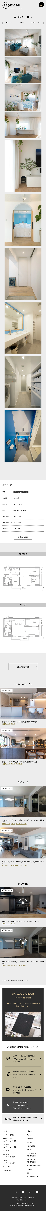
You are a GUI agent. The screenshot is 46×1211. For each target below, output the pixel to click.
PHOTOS (9, 22)
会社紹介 (30, 1142)
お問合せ (30, 1169)
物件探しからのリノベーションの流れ (10, 1139)
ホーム (5, 1131)
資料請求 (30, 1150)
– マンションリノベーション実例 (9, 1155)
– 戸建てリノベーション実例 (9, 1161)
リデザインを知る (8, 1135)
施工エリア (6, 1166)
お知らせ (29, 1131)
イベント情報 (7, 1170)
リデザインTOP (7, 980)
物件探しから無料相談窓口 (31, 1160)
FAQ (28, 1173)
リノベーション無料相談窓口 (31, 1154)
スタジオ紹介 (31, 1146)
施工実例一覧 (23, 666)
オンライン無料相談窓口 (34, 1165)
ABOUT (23, 22)
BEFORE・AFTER (37, 22)
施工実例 (16, 980)
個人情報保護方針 (33, 1177)
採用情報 (30, 1138)
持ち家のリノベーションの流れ (10, 1145)
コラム (29, 1135)
